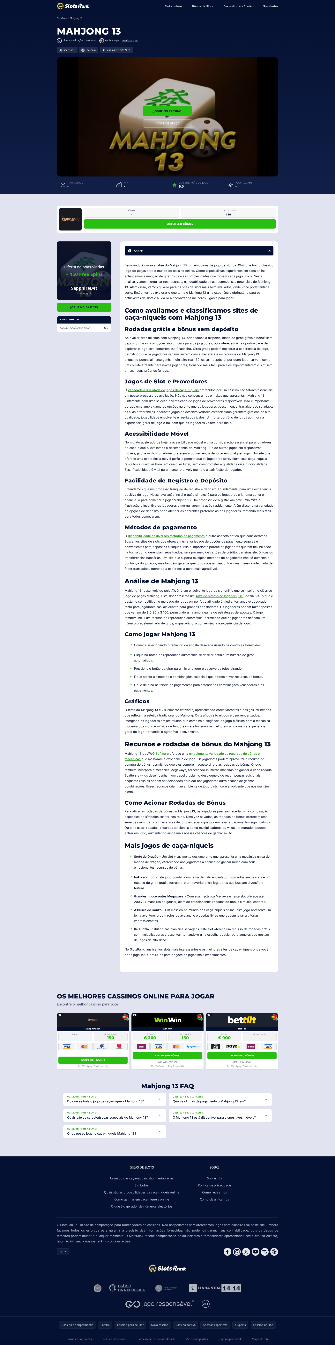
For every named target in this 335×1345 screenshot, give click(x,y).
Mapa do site (260, 1339)
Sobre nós (214, 1178)
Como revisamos (214, 1192)
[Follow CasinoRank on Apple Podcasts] (274, 1252)
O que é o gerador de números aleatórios (141, 1206)
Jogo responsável (230, 1339)
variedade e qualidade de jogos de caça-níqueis (163, 390)
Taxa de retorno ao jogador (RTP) (220, 596)
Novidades (270, 6)
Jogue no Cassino (168, 111)
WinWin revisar (167, 1062)
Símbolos (141, 1185)
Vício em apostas (197, 1339)
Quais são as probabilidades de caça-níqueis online (141, 1192)
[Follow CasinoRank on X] (246, 1252)
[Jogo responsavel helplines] (159, 1304)
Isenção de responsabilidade (156, 1339)
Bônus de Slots (202, 6)
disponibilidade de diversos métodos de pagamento (166, 536)
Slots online (173, 6)
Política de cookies (115, 1339)
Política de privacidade (214, 1185)
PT (61, 1252)
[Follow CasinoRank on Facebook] (227, 1252)
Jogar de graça (167, 123)
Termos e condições (79, 1339)
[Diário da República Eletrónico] (127, 1288)
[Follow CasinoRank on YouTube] (255, 1252)
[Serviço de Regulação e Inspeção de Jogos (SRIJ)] (97, 1288)
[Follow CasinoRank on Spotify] (265, 1252)
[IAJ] (167, 1288)
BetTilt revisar (242, 1062)
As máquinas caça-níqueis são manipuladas (142, 1178)
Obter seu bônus (180, 224)
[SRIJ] (215, 1288)
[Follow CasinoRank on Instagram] (237, 1252)
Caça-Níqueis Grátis (237, 6)
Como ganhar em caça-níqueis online (141, 1199)
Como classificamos (214, 1199)
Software (162, 753)
